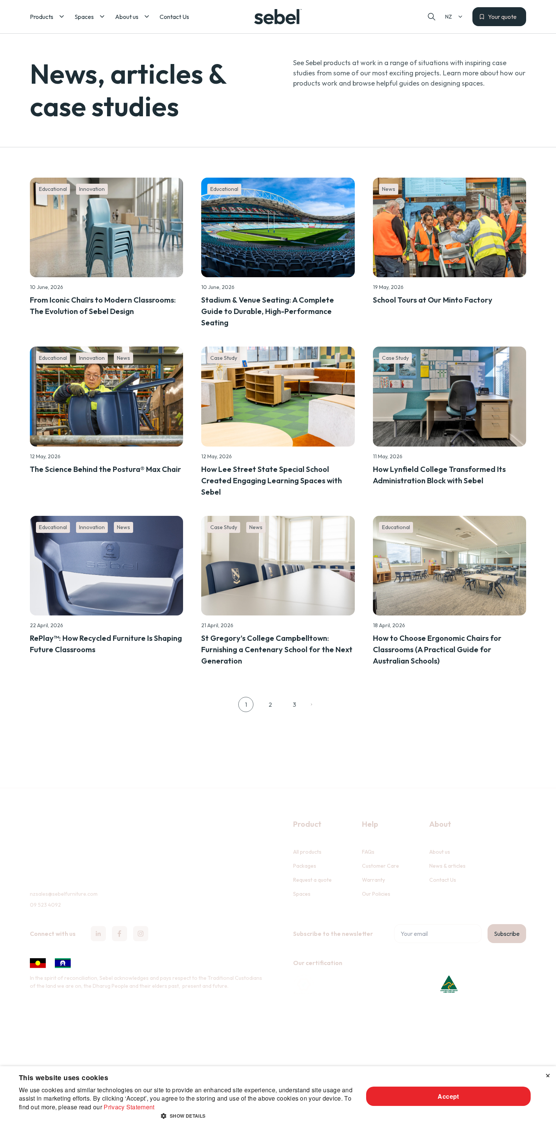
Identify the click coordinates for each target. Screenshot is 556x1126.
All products (307, 851)
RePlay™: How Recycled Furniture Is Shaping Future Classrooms (106, 643)
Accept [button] (448, 1096)
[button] (47, 16)
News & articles (447, 865)
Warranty (373, 879)
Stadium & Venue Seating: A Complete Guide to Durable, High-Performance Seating (267, 311)
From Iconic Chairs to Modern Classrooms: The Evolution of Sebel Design (103, 305)
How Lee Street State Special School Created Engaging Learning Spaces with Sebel (271, 480)
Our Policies (376, 893)
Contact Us (442, 879)
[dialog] (278, 1096)
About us (439, 851)
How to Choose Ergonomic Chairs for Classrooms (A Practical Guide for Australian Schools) (437, 649)
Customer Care (380, 865)
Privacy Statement (129, 1107)
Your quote (502, 16)
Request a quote (312, 879)
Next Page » (314, 704)
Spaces (302, 893)
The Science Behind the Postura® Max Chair (105, 469)
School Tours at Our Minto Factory (432, 300)
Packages (304, 865)
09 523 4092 (45, 904)
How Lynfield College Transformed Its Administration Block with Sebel (439, 474)
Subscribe (507, 933)
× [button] (547, 1074)
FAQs (368, 851)
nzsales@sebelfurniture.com (64, 893)
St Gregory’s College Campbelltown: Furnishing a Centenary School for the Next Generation (277, 649)
